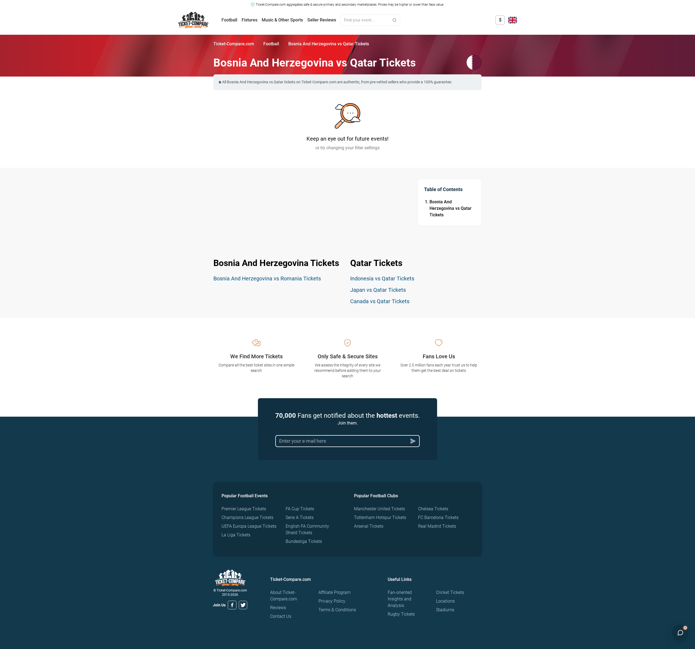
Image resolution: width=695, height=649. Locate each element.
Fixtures (249, 20)
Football (229, 20)
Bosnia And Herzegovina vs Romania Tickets (267, 278)
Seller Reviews (321, 20)
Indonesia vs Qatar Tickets (382, 278)
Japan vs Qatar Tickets (378, 290)
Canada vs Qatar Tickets (379, 301)
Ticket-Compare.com (233, 43)
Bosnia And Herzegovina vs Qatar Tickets (450, 208)
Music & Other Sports (282, 20)
